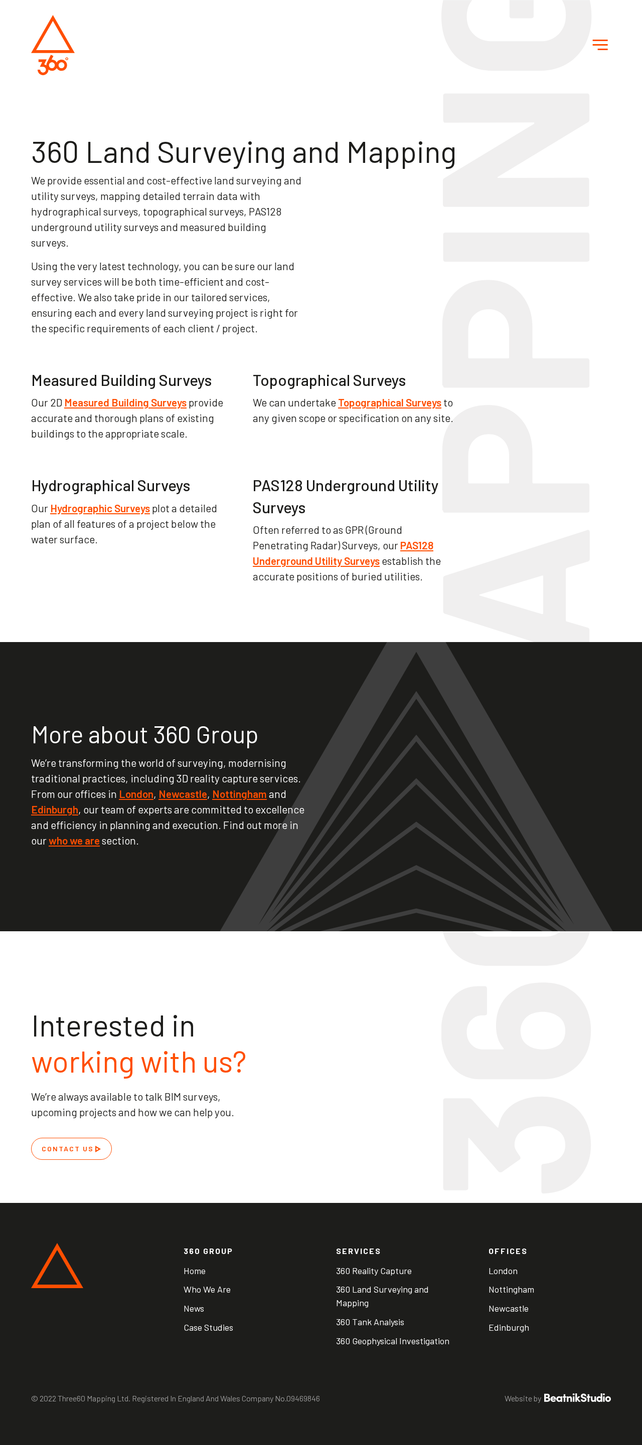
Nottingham (239, 793)
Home (195, 1270)
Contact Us (68, 1148)
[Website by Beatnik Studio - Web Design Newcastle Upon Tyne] (577, 1398)
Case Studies (208, 1327)
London (136, 793)
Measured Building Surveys (125, 402)
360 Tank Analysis (370, 1321)
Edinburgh (54, 809)
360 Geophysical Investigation (392, 1340)
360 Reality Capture (374, 1270)
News (194, 1308)
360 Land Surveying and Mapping (382, 1296)
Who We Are (207, 1289)
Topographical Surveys (389, 402)
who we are (74, 840)
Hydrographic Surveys (100, 508)
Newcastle (182, 793)
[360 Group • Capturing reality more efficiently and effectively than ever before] (53, 45)
